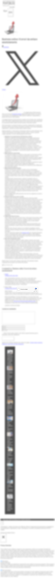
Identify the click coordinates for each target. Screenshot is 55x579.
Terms (36, 291)
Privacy (34, 291)
